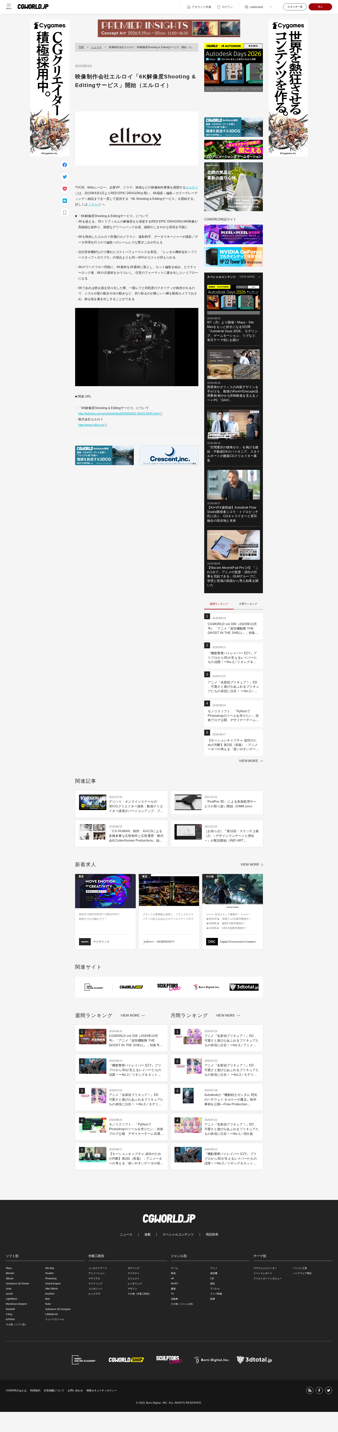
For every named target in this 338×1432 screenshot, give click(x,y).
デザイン (132, 1288)
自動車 (174, 1298)
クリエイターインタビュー (268, 1278)
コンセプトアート (97, 1268)
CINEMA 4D (51, 1314)
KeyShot (49, 1293)
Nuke (48, 1304)
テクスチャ (133, 1273)
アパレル (215, 1288)
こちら (93, 204)
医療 (212, 1298)
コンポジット (95, 1288)
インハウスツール (54, 1319)
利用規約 (35, 1390)
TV (172, 1293)
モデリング (133, 1268)
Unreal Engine (53, 1283)
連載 (147, 1234)
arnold (9, 1293)
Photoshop (51, 1278)
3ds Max (49, 1268)
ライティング (95, 1283)
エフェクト (133, 1278)
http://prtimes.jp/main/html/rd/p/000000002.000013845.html (118, 413)
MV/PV (174, 1283)
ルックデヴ (94, 1293)
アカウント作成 (201, 6)
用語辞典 (212, 1234)
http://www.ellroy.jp (91, 425)
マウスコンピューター (265, 1268)
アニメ (213, 1268)
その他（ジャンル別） (182, 1304)
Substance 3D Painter (17, 1283)
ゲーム (174, 1268)
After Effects (51, 1288)
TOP (81, 47)
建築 (173, 1288)
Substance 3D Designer (58, 1309)
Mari (47, 1298)
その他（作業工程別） (139, 1293)
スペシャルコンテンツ (178, 1234)
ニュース (96, 47)
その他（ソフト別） (16, 1324)
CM (212, 1278)
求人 (320, 6)
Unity (8, 1288)
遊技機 (213, 1273)
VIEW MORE (247, 276)
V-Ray (9, 1314)
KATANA (10, 1319)
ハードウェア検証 (302, 1273)
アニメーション (96, 1273)
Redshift (10, 1309)
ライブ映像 (216, 1293)
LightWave (11, 1298)
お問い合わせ (75, 1390)
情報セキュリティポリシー (101, 1390)
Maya (9, 1268)
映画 (173, 1273)
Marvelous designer (16, 1304)
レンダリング (135, 1283)
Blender (10, 1273)
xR (172, 1278)
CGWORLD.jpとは (16, 1390)
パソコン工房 (300, 1268)
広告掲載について (54, 1390)
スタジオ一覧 (295, 6)
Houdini (49, 1273)
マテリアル (94, 1278)
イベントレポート (263, 1273)
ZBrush (9, 1278)
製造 (212, 1283)
